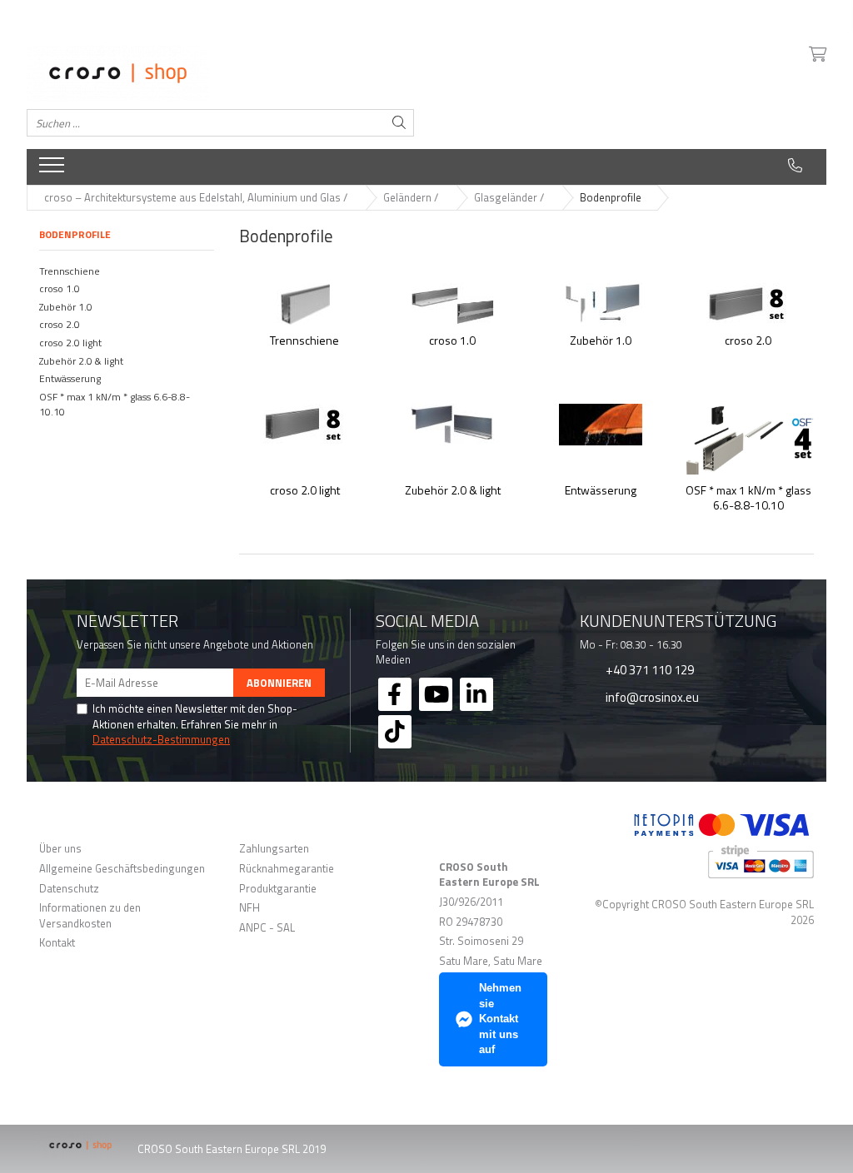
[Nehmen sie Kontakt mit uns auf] (795, 165)
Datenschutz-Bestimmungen (161, 739)
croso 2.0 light (70, 342)
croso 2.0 (59, 324)
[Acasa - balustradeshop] (220, 73)
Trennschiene (69, 271)
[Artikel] (53, 169)
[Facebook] (395, 694)
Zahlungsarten (274, 849)
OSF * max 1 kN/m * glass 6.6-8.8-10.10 (114, 404)
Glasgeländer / (510, 197)
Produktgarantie (278, 889)
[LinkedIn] (476, 694)
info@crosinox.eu (651, 697)
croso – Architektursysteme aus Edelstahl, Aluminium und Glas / (197, 197)
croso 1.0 (59, 288)
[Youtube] (435, 694)
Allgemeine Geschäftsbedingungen (122, 869)
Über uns (60, 849)
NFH (249, 908)
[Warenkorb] (816, 55)
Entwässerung (70, 378)
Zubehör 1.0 (65, 307)
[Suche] (399, 123)
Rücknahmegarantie (286, 869)
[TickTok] (395, 731)
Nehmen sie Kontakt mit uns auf (500, 1019)
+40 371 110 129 (648, 669)
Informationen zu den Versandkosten (90, 915)
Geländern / (412, 197)
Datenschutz (69, 889)
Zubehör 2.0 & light (81, 361)
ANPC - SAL (267, 928)
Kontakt (57, 943)
